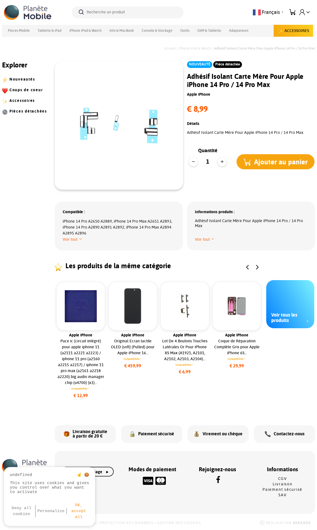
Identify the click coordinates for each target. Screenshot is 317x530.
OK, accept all (78, 511)
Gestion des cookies (179, 523)
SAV (282, 495)
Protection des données (127, 523)
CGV (282, 479)
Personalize (51, 511)
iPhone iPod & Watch (85, 30)
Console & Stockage (157, 30)
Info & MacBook (121, 30)
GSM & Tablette (209, 30)
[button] (276, 161)
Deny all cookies (21, 511)
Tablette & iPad (49, 30)
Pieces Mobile (19, 30)
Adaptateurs (238, 30)
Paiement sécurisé (282, 490)
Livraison (282, 484)
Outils (184, 30)
